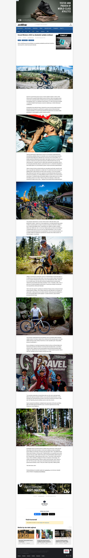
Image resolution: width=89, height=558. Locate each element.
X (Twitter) (45, 514)
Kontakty (33, 555)
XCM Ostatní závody (31, 37)
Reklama (19, 555)
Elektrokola (35, 28)
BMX (48, 31)
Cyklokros (42, 31)
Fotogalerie (55, 28)
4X (29, 31)
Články (41, 28)
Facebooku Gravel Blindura (39, 471)
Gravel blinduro (24, 40)
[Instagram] (68, 555)
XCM (33, 31)
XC (22, 31)
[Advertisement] (44, 57)
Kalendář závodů (48, 28)
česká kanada (31, 40)
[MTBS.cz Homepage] (22, 25)
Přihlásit (41, 522)
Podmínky (23, 555)
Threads (52, 514)
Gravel (37, 31)
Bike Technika (28, 28)
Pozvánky (65, 543)
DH (26, 31)
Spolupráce (38, 555)
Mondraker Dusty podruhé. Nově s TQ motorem (26, 541)
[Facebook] (66, 555)
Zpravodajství (20, 28)
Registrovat (47, 522)
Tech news (28, 543)
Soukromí (28, 555)
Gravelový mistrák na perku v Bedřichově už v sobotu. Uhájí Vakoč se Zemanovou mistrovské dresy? (63, 541)
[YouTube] (70, 555)
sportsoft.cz (47, 470)
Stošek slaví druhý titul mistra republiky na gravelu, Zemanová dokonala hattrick (43, 541)
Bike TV (61, 28)
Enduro (18, 31)
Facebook (38, 514)
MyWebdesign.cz (26, 553)
